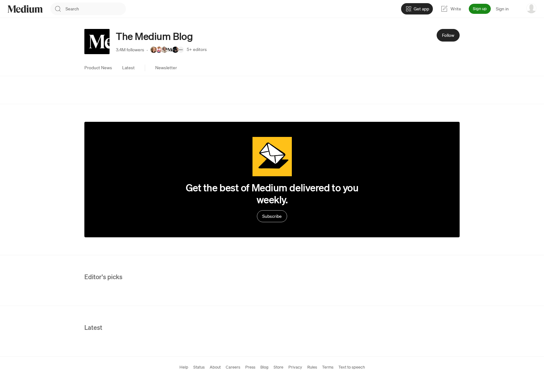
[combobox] (95, 9)
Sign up (480, 8)
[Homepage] (25, 9)
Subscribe (272, 216)
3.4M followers (130, 50)
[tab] (98, 68)
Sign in (502, 9)
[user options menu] (531, 8)
